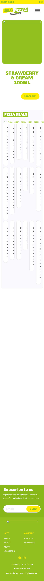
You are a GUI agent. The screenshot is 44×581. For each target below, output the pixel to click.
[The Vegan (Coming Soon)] (38, 222)
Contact (28, 538)
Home (7, 538)
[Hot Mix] (12, 168)
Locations (9, 551)
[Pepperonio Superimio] (32, 168)
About (7, 543)
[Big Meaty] (5, 222)
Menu (7, 547)
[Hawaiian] (25, 222)
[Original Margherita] (5, 123)
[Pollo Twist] (5, 168)
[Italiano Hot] (25, 168)
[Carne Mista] (38, 168)
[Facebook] (40, 2)
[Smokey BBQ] (19, 222)
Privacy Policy (15, 564)
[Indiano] (19, 168)
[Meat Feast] (12, 222)
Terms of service (27, 564)
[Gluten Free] (32, 222)
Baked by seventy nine (22, 568)
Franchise (29, 543)
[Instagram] (42, 2)
